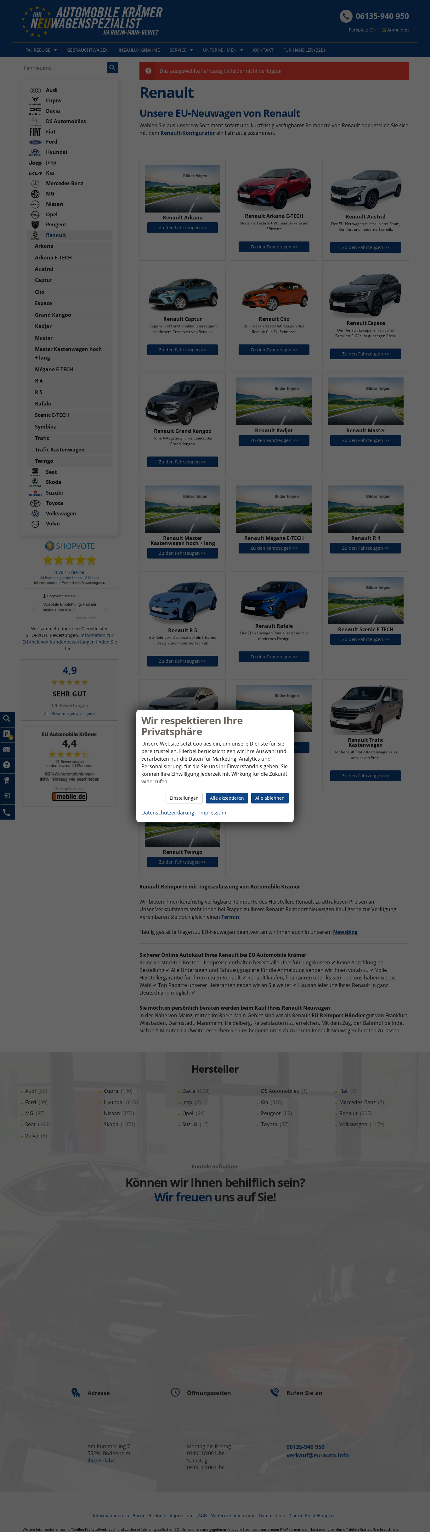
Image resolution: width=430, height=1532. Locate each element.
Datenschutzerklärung (167, 812)
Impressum (212, 812)
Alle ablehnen (270, 798)
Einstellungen (184, 798)
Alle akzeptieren (227, 798)
